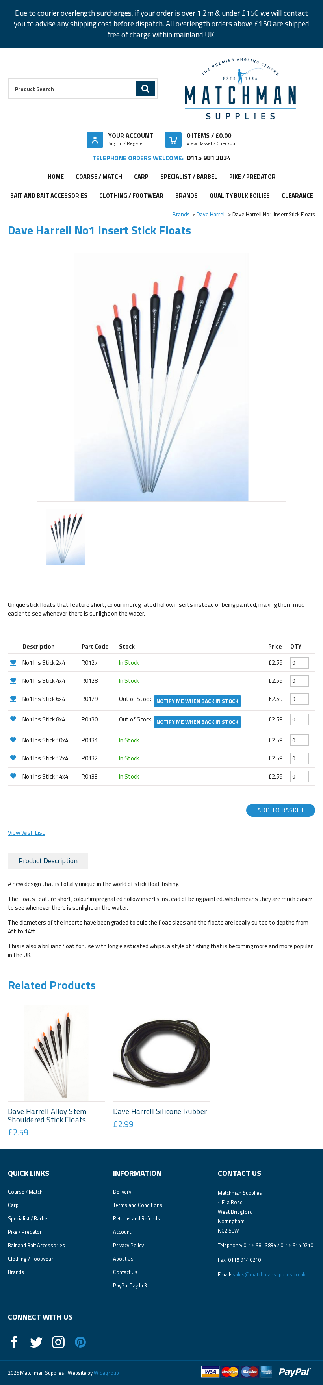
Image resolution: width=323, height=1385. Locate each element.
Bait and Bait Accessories (48, 195)
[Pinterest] (80, 1342)
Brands (186, 195)
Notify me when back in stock (197, 701)
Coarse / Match (99, 176)
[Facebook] (14, 1342)
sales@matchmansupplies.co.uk (268, 1274)
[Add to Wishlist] (14, 662)
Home (56, 176)
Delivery (122, 1192)
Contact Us (125, 1272)
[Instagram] (58, 1342)
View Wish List (26, 832)
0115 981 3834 (208, 157)
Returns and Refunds (136, 1218)
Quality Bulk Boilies (240, 195)
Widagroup (106, 1373)
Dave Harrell (211, 214)
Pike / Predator (252, 176)
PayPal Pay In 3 (130, 1285)
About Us (123, 1259)
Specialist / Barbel (188, 176)
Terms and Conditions (137, 1205)
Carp (141, 176)
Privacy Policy (128, 1245)
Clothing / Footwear (131, 195)
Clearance (297, 195)
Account (122, 1232)
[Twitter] (36, 1342)
